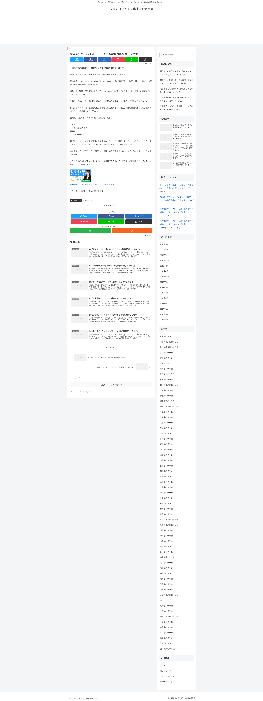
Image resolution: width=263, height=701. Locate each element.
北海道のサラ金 (166, 380)
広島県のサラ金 (166, 487)
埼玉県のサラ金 (166, 412)
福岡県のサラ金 (166, 568)
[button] (145, 59)
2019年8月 (164, 271)
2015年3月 (164, 298)
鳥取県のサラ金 (166, 643)
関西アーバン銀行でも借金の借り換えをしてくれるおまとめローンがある (176, 81)
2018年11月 (165, 282)
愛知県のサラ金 (166, 503)
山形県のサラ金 (166, 455)
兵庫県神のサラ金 (167, 374)
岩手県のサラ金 (166, 476)
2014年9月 (164, 314)
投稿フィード (165, 671)
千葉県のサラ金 (76, 200)
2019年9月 (164, 266)
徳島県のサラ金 (166, 493)
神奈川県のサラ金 (167, 557)
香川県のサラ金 (166, 633)
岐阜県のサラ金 (166, 466)
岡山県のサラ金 (166, 471)
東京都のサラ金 (166, 514)
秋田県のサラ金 (166, 579)
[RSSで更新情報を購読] (132, 230)
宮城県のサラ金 (166, 433)
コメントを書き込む (111, 384)
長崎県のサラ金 (166, 606)
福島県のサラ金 (166, 573)
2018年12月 (165, 277)
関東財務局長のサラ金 (169, 616)
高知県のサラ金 (166, 638)
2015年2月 (164, 304)
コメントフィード (167, 676)
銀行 (162, 600)
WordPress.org (166, 682)
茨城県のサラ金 (166, 590)
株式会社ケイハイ (90, 200)
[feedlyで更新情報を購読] (90, 230)
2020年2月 (164, 244)
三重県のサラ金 (166, 336)
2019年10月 (165, 261)
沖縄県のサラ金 (166, 536)
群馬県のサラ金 (166, 584)
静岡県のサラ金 (166, 627)
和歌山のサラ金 (166, 396)
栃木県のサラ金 (166, 530)
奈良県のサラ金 (166, 428)
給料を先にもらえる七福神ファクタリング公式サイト (92, 184)
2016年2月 (164, 293)
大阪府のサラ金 (166, 423)
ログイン (163, 666)
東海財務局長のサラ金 (169, 525)
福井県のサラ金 (166, 563)
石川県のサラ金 (166, 552)
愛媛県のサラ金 (166, 498)
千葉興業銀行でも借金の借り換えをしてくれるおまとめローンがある (176, 99)
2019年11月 (165, 255)
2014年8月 (164, 320)
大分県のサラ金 (166, 417)
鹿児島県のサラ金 (167, 649)
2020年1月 (164, 250)
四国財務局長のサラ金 (169, 406)
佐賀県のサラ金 (166, 358)
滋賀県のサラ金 (166, 541)
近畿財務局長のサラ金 (169, 595)
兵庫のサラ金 (165, 363)
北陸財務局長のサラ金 (169, 385)
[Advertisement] (131, 30)
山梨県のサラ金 (166, 460)
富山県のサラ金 (166, 444)
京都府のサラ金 (166, 353)
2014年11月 (165, 309)
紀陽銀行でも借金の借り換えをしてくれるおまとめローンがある (176, 90)
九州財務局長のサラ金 (169, 347)
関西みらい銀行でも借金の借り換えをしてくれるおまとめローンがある (176, 73)
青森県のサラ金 (166, 622)
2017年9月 (164, 287)
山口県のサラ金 (166, 450)
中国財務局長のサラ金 (169, 342)
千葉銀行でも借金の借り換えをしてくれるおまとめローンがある (176, 107)
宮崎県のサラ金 (166, 439)
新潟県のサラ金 (166, 509)
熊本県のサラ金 (166, 546)
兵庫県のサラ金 (166, 369)
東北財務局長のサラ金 (169, 520)
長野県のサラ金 (166, 611)
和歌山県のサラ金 (167, 401)
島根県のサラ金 (166, 482)
